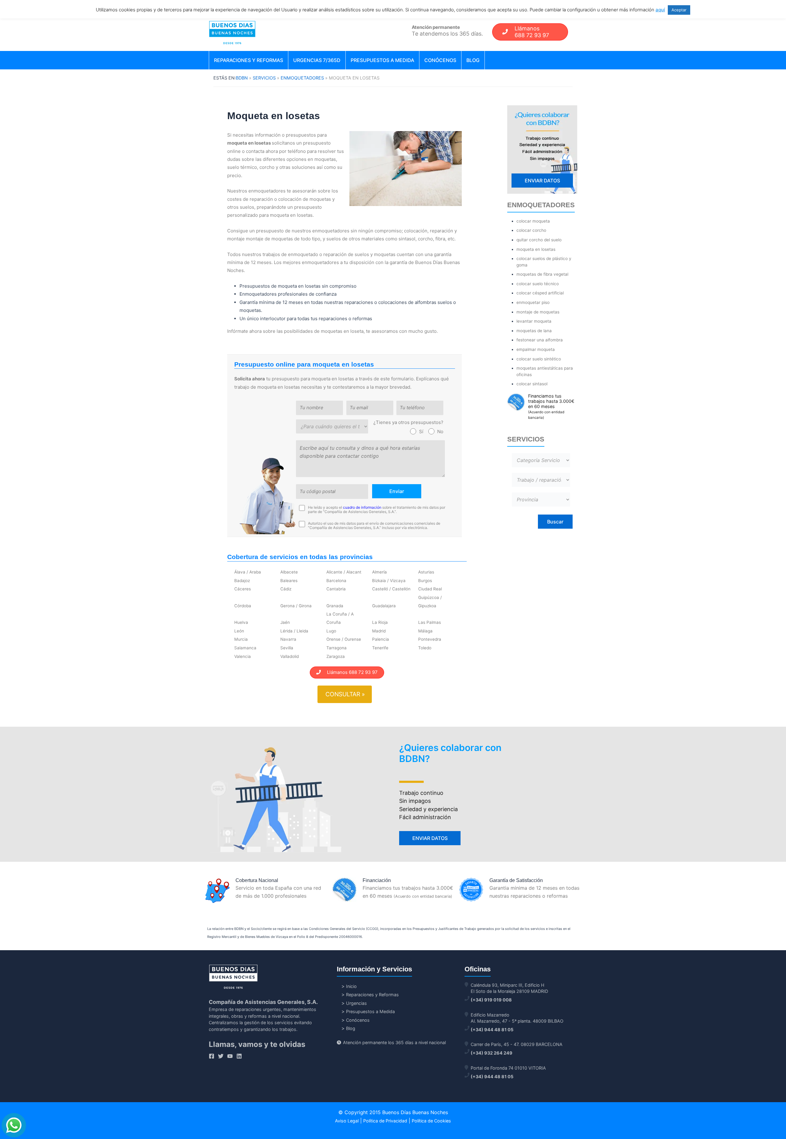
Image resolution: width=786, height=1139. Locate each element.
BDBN (242, 77)
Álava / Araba (247, 572)
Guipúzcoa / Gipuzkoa (430, 601)
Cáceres (242, 588)
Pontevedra (429, 639)
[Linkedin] (239, 1056)
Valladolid (289, 656)
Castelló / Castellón (391, 588)
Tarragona (336, 647)
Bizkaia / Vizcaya (389, 580)
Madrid (379, 630)
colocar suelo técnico (537, 283)
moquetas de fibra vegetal (542, 274)
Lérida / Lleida (294, 630)
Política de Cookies (431, 1120)
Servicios (264, 77)
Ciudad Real (430, 588)
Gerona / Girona (296, 605)
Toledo (424, 647)
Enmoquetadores (302, 77)
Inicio (351, 986)
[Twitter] (221, 1056)
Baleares (289, 580)
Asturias (426, 572)
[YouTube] (230, 1056)
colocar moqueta (533, 221)
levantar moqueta (533, 321)
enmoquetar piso (533, 302)
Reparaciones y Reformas (248, 60)
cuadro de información (362, 507)
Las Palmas (429, 622)
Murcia (241, 639)
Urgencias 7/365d (316, 60)
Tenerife (380, 647)
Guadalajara (384, 605)
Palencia (380, 639)
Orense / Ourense (343, 639)
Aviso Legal (347, 1120)
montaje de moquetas (537, 311)
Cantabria (336, 588)
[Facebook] (211, 1056)
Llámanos (532, 31)
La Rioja (380, 622)
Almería (379, 572)
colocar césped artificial (540, 292)
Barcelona (336, 580)
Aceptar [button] (679, 9)
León (239, 630)
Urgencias (356, 1003)
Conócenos (440, 60)
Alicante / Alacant (343, 572)
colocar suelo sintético (538, 358)
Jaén (285, 622)
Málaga (425, 630)
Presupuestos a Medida (382, 60)
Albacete (289, 572)
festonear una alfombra (539, 339)
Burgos (425, 580)
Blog (473, 60)
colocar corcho (531, 230)
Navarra (288, 639)
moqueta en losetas (535, 249)
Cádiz (285, 588)
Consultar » (345, 694)
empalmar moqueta (535, 349)
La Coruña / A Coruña (340, 618)
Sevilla (286, 647)
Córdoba (242, 605)
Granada (334, 605)
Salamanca (245, 647)
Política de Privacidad (385, 1120)
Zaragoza (335, 656)
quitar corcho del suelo (539, 239)
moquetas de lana (534, 330)
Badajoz (242, 580)
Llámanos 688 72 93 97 (349, 672)
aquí (660, 10)
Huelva (241, 622)
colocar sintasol (531, 383)
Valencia (242, 656)
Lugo (331, 630)
